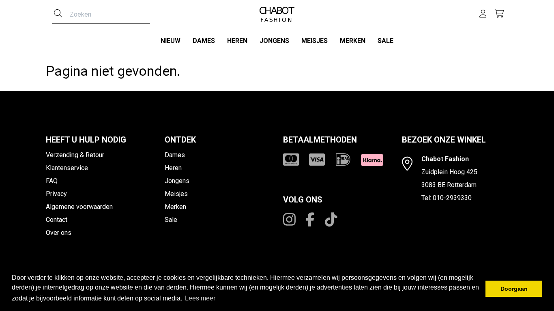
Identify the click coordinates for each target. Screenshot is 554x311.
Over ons (58, 232)
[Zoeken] (58, 14)
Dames (204, 41)
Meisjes (314, 41)
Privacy (56, 194)
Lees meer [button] (200, 298)
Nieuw (170, 41)
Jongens (274, 41)
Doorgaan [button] (514, 288)
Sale (385, 41)
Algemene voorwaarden (79, 207)
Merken (352, 41)
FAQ (52, 181)
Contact (56, 220)
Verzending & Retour (75, 155)
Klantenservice (67, 168)
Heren (237, 41)
